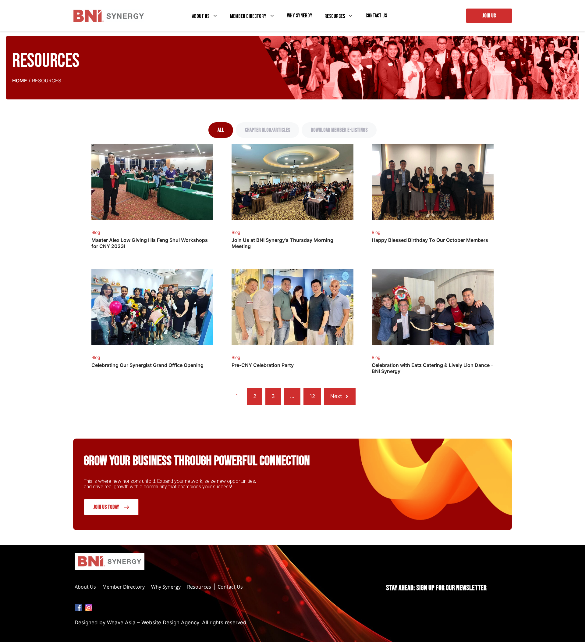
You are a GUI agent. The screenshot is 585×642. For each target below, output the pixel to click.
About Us (200, 16)
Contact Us (376, 16)
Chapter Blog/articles (267, 130)
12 (312, 396)
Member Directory (248, 16)
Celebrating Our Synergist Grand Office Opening (147, 365)
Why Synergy (299, 16)
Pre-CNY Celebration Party (263, 365)
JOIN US (489, 16)
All (221, 130)
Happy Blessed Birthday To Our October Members (430, 240)
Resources (334, 16)
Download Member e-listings (339, 130)
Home (19, 80)
